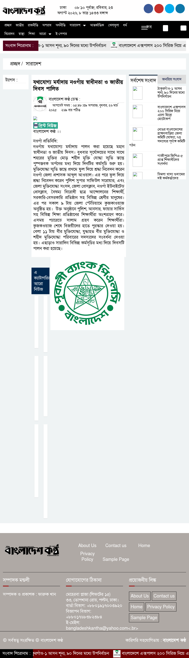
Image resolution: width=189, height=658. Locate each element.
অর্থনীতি (60, 25)
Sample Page (116, 559)
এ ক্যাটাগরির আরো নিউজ (42, 281)
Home (144, 546)
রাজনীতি (33, 25)
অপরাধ (46, 25)
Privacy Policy (87, 556)
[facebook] (148, 8)
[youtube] (180, 8)
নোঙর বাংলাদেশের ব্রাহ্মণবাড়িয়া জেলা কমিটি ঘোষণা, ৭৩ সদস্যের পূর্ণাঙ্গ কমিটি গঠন (157, 137)
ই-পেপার (61, 33)
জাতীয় (20, 25)
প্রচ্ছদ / (16, 64)
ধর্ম (125, 25)
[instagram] (169, 8)
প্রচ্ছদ (8, 25)
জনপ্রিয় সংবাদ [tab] (172, 79)
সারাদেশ (75, 25)
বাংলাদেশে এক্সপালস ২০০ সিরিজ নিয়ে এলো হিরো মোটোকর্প (172, 113)
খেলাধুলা (113, 25)
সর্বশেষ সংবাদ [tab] (143, 80)
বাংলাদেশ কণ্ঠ (174, 640)
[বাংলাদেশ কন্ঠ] (23, 10)
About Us (87, 546)
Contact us (115, 546)
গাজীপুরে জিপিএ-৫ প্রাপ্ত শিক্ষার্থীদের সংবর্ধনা (170, 159)
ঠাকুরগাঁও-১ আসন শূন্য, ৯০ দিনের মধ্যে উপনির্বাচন (57, 45)
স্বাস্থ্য (21, 33)
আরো (42, 33)
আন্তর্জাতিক (97, 25)
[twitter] (159, 8)
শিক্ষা (32, 33)
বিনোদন (9, 33)
